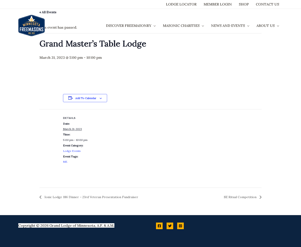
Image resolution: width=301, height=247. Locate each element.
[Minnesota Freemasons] (31, 25)
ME (65, 161)
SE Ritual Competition (240, 197)
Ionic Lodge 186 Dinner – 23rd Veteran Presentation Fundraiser (91, 197)
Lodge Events (72, 151)
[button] (153, 25)
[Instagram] (180, 226)
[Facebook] (159, 226)
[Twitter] (170, 226)
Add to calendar (85, 98)
